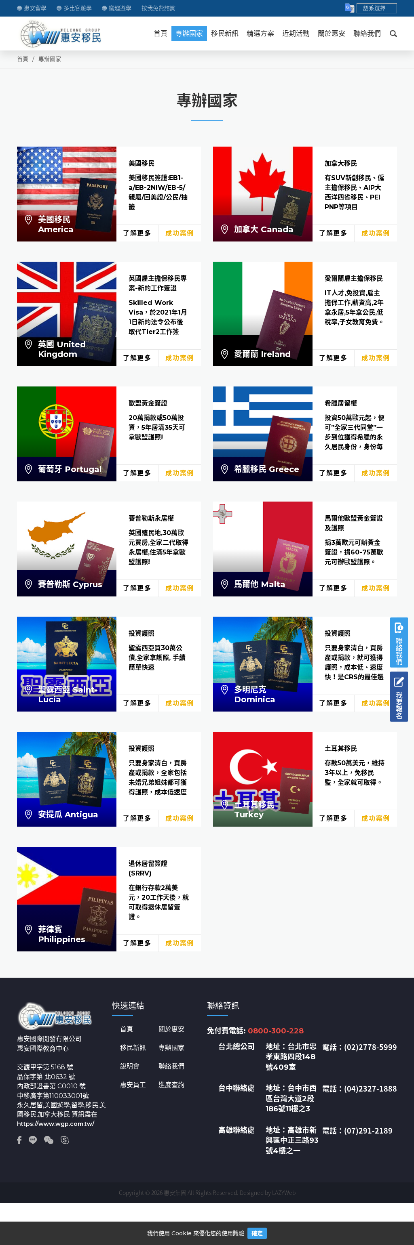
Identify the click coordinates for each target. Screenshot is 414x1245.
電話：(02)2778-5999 (359, 1047)
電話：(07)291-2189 (357, 1130)
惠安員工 (133, 1085)
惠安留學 (35, 8)
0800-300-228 (276, 1031)
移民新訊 (225, 33)
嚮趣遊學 (120, 8)
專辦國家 (189, 33)
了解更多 (137, 233)
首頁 (160, 33)
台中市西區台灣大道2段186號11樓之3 (291, 1098)
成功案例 (179, 233)
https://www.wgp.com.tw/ (55, 1123)
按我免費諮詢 (158, 8)
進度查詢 (171, 1085)
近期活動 (296, 33)
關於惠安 (331, 33)
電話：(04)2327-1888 (359, 1088)
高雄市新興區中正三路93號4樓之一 (292, 1140)
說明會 (129, 1066)
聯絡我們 (367, 33)
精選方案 (260, 33)
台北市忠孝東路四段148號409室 (291, 1057)
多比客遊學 (77, 8)
